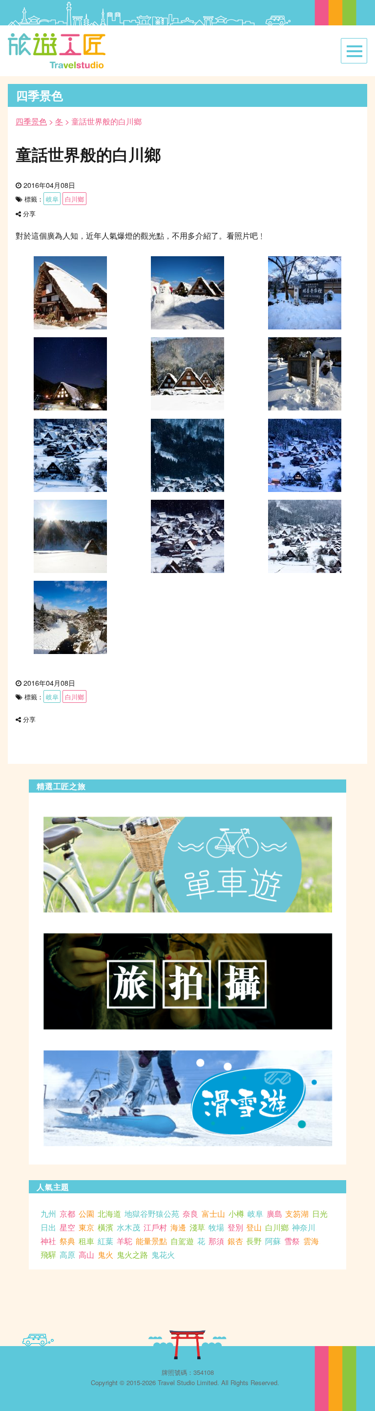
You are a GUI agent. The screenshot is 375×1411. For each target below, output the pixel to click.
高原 (67, 1255)
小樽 (236, 1214)
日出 (48, 1227)
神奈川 (303, 1227)
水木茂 (128, 1227)
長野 (254, 1241)
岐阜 (52, 199)
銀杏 (235, 1241)
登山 (254, 1227)
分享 (29, 213)
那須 (216, 1241)
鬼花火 (163, 1255)
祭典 (67, 1241)
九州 (48, 1214)
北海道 (109, 1214)
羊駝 (124, 1241)
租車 (86, 1241)
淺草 (197, 1227)
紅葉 (105, 1241)
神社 (48, 1241)
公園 (86, 1214)
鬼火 (105, 1255)
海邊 (178, 1227)
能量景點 (151, 1241)
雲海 (311, 1241)
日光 (320, 1214)
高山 (86, 1255)
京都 (67, 1214)
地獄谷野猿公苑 (152, 1214)
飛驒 (48, 1255)
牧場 (216, 1227)
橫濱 (105, 1227)
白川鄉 (74, 199)
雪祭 (292, 1241)
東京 (86, 1227)
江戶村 (155, 1227)
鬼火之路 (132, 1255)
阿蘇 (273, 1241)
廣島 (274, 1214)
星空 (67, 1227)
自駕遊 (182, 1241)
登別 (235, 1227)
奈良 (190, 1214)
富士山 (213, 1214)
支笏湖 (297, 1214)
